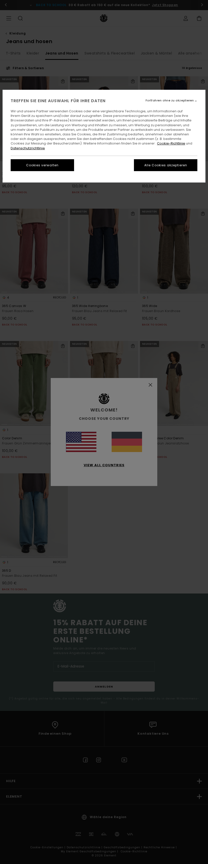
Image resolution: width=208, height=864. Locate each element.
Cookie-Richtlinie (171, 143)
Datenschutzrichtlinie (28, 148)
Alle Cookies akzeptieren (165, 165)
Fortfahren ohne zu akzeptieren (170, 100)
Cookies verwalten (42, 165)
